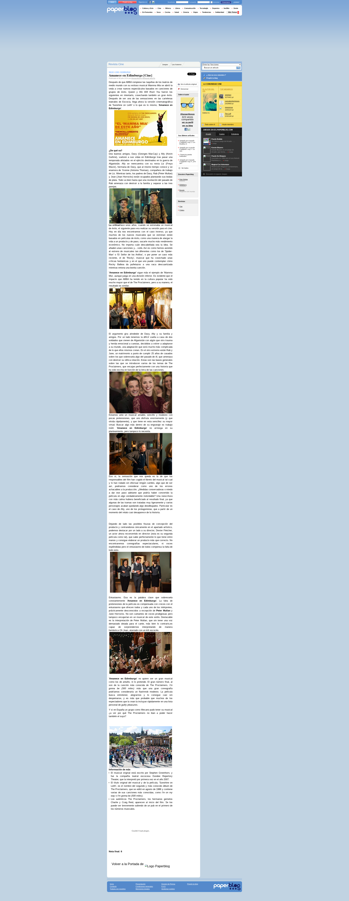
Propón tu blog (212, 78)
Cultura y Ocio (147, 8)
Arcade (208, 134)
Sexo (159, 12)
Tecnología (204, 8)
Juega (214, 143)
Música (168, 8)
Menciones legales (143, 889)
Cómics (181, 210)
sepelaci (228, 95)
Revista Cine (116, 64)
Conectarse (226, 2)
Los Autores (176, 65)
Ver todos (184, 168)
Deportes (215, 8)
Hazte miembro (228, 124)
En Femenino (147, 12)
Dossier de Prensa (168, 884)
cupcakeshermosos (232, 101)
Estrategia (235, 134)
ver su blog (187, 125)
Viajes (195, 12)
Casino (222, 134)
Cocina (167, 12)
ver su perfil (187, 122)
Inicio (112, 2)
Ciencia (186, 12)
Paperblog (122, 10)
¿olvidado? (236, 2)
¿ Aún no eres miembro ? (216, 75)
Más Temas (232, 12)
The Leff (228, 114)
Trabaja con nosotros (118, 889)
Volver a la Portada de (128, 864)
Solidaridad (219, 12)
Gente (236, 8)
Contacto (113, 886)
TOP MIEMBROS (226, 89)
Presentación (140, 884)
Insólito (226, 8)
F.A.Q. (163, 886)
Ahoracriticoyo (136, 78)
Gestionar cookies (168, 889)
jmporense (229, 107)
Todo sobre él (210, 124)
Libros (177, 8)
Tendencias (206, 12)
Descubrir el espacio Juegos (216, 174)
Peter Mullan (183, 179)
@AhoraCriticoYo (148, 78)
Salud (176, 12)
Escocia (181, 190)
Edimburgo (183, 185)
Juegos (165, 65)
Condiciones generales (144, 886)
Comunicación (189, 8)
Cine (180, 206)
